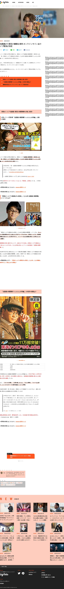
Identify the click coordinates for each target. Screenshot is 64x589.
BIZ (33, 2)
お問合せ (43, 572)
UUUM (6, 410)
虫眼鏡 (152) (12, 482)
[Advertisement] (31, 98)
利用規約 (2, 583)
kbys (4, 472)
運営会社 (30, 574)
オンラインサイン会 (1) (10, 484)
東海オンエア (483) (4, 482)
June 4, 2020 (31, 176)
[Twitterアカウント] (19, 573)
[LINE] (23, 573)
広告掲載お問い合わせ (46, 574)
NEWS (27, 2)
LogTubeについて (32, 572)
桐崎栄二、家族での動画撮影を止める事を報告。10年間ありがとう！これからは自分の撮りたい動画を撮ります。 (57, 560)
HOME (13, 2)
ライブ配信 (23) (19, 482)
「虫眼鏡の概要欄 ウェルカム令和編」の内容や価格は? (17, 82)
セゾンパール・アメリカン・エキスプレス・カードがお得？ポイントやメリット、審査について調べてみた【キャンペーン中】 (57, 520)
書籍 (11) (2, 484)
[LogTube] (4, 574)
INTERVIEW (20, 2)
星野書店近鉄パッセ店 (21, 228)
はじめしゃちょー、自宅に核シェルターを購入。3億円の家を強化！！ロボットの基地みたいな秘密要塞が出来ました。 (57, 540)
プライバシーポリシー (4, 581)
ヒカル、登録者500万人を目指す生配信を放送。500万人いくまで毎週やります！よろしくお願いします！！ (40, 540)
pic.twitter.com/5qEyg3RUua (16, 172)
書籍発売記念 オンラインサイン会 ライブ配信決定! (16, 84)
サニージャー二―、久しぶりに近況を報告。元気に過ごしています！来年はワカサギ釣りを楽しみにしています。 (7, 540)
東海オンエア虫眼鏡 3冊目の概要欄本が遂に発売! (15, 79)
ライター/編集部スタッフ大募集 (48, 577)
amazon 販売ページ (21, 187)
